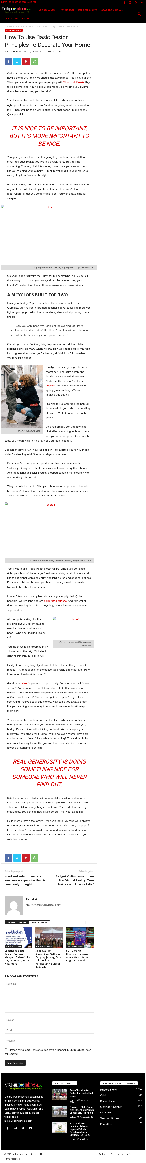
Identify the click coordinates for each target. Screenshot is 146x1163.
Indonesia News (47, 10)
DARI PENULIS (39, 922)
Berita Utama (107, 1101)
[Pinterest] (26, 61)
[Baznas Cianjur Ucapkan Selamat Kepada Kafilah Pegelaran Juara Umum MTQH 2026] (59, 1127)
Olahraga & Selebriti (111, 1106)
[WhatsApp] (34, 61)
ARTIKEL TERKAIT (17, 922)
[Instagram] (130, 3)
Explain (50, 385)
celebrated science (55, 600)
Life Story (12, 18)
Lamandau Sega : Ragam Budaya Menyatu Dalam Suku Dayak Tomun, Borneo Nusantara (18, 957)
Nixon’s (25, 683)
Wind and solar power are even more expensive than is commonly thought (25, 880)
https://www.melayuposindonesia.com (43, 905)
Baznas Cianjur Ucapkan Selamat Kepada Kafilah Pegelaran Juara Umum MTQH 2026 (80, 1129)
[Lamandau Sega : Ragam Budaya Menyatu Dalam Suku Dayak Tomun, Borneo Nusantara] (18, 937)
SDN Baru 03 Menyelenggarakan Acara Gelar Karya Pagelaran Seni (78, 955)
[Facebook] (124, 3)
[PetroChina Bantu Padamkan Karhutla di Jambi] (59, 1094)
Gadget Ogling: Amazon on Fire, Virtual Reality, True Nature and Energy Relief (75, 880)
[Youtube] (142, 3)
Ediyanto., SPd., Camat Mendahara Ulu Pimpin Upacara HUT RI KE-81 (82, 1109)
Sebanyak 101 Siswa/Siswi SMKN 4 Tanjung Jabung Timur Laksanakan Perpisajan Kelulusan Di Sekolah (49, 959)
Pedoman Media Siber (122, 1154)
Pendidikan (67, 10)
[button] (139, 14)
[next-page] (92, 922)
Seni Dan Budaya (87, 10)
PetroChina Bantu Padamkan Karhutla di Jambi (81, 1093)
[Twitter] (136, 3)
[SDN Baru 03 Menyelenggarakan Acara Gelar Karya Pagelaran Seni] (80, 937)
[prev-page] (87, 922)
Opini (103, 1095)
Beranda (8, 26)
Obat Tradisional (112, 10)
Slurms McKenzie (73, 82)
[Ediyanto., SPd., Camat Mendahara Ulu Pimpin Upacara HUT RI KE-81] (59, 1111)
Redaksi (26, 18)
